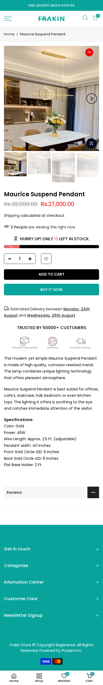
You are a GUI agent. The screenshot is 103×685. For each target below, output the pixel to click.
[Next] (91, 98)
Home (9, 34)
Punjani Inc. (72, 650)
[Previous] (11, 98)
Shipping (12, 215)
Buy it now (51, 289)
